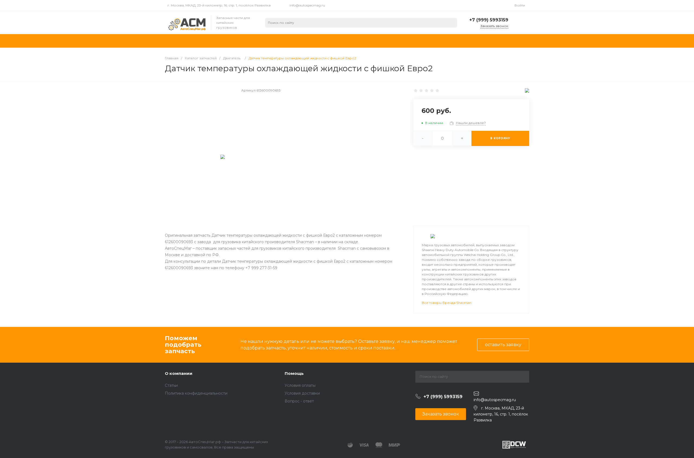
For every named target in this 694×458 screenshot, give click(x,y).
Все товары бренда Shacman (446, 303)
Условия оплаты (300, 385)
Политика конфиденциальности (196, 393)
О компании (178, 373)
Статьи (171, 385)
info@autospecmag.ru (307, 5)
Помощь (294, 373)
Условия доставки (302, 393)
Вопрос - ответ (299, 401)
